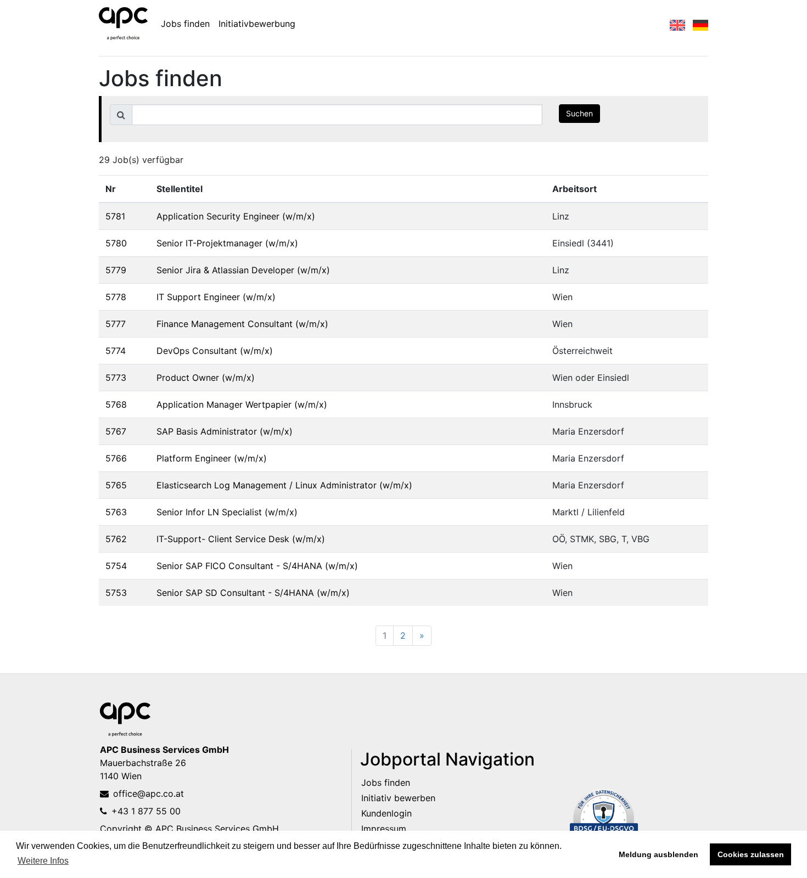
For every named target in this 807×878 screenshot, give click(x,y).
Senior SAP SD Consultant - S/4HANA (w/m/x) (253, 592)
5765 (116, 485)
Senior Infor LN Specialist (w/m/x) (227, 511)
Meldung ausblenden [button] (658, 854)
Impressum (383, 828)
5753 (116, 592)
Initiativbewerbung (256, 23)
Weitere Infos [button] (43, 860)
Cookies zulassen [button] (751, 854)
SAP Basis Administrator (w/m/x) (224, 431)
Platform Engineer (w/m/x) (211, 458)
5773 (115, 377)
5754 (116, 565)
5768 (116, 404)
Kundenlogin (386, 813)
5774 (115, 350)
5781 (115, 216)
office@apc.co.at (148, 793)
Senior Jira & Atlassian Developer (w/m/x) (243, 269)
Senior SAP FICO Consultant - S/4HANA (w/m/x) (257, 565)
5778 (115, 296)
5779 (115, 269)
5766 (116, 458)
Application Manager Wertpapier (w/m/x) (241, 404)
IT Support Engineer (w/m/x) (216, 296)
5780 (116, 243)
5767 (115, 431)
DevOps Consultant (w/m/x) (214, 350)
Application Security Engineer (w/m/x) (235, 216)
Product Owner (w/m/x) (205, 377)
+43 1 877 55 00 (146, 811)
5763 (116, 511)
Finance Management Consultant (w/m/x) (242, 323)
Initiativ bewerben (398, 797)
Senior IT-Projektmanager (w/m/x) (227, 243)
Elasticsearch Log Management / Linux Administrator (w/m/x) (284, 485)
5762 (116, 538)
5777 (115, 323)
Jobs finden (185, 23)
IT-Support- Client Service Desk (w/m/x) (240, 538)
